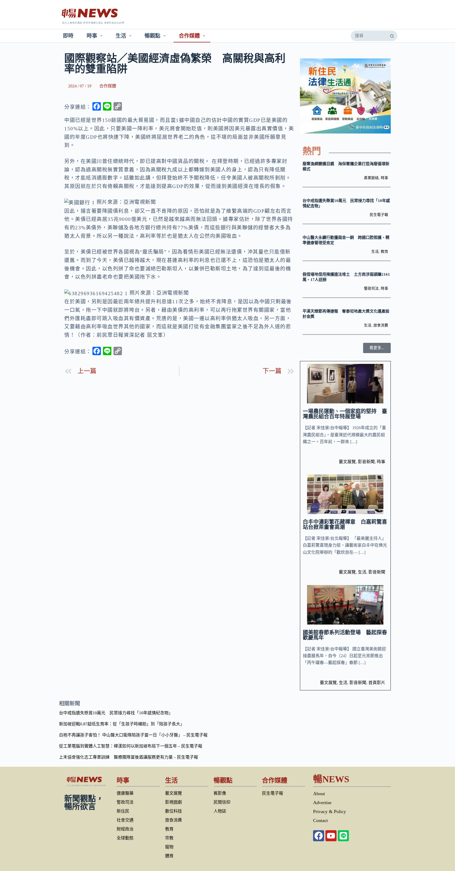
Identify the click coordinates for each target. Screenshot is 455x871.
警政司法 (371, 288)
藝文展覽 (347, 461)
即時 (68, 36)
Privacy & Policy (329, 811)
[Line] (343, 835)
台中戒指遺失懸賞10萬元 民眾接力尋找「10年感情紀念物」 (116, 713)
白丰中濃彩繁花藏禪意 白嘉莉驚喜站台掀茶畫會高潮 (345, 524)
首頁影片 (376, 682)
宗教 (169, 838)
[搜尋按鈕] (392, 36)
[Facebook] (318, 835)
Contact (320, 820)
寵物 (169, 847)
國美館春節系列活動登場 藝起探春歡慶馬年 (345, 635)
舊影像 (220, 793)
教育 (384, 252)
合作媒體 (189, 36)
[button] (377, 348)
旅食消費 (380, 325)
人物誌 (220, 811)
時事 (92, 36)
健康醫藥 (125, 793)
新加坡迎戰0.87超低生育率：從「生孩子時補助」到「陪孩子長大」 (121, 724)
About (319, 793)
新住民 (123, 811)
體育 (169, 856)
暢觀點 (152, 36)
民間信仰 (222, 802)
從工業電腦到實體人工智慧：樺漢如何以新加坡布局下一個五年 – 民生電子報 (130, 746)
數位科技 (173, 811)
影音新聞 (366, 461)
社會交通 (125, 820)
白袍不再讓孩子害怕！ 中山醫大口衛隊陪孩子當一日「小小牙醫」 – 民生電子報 (133, 735)
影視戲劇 (173, 802)
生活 (121, 36)
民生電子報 (379, 215)
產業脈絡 (371, 178)
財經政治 (125, 829)
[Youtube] (331, 835)
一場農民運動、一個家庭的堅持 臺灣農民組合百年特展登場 (345, 413)
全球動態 (125, 838)
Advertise (322, 802)
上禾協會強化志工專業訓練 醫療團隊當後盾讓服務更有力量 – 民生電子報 (128, 757)
